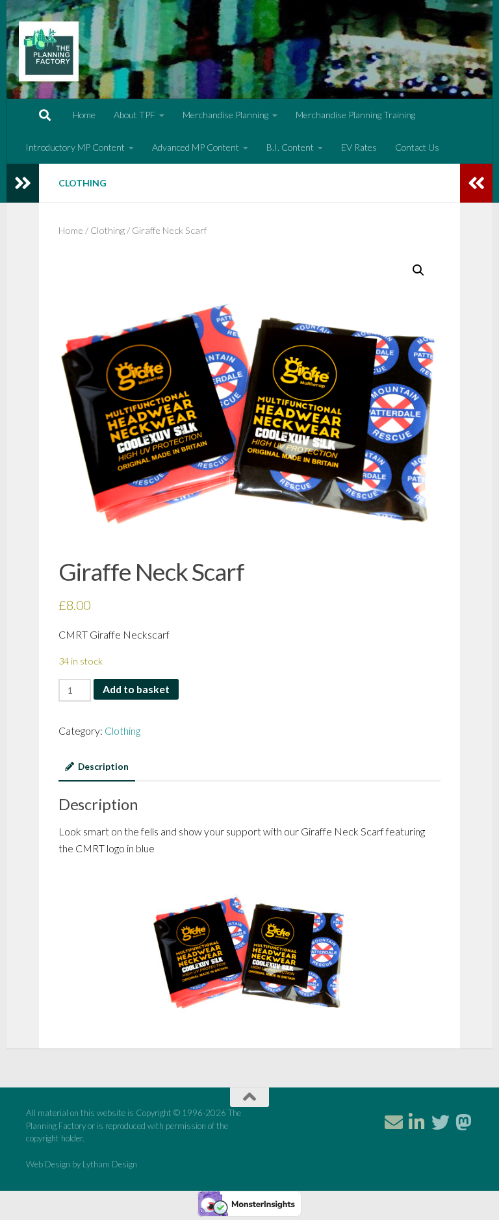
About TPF (134, 114)
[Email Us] (394, 1122)
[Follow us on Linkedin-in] (417, 1122)
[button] (418, 270)
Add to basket (136, 689)
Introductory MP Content (75, 147)
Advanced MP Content (195, 147)
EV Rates (359, 147)
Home (84, 114)
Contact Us (417, 147)
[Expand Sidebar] (22, 183)
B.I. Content (290, 147)
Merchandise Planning (225, 114)
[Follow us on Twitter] (440, 1122)
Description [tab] (103, 766)
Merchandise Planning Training (355, 114)
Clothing (82, 182)
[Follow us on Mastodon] (464, 1122)
